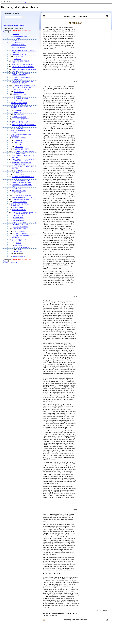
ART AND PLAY (19, 92)
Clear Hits (5, 32)
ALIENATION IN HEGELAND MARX (22, 64)
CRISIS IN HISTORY (19, 231)
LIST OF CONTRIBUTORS (18, 45)
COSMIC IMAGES (18, 218)
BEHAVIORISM (18, 128)
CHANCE (19, 172)
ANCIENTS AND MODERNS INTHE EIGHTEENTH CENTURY (22, 82)
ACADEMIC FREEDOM (19, 54)
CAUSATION (19, 147)
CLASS (19, 193)
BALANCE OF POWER (19, 117)
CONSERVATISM (18, 207)
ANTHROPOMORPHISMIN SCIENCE (24, 85)
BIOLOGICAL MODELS (19, 138)
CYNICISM (18, 245)
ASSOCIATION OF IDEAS (20, 98)
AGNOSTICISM (18, 56)
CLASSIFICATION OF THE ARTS (22, 197)
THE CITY (18, 188)
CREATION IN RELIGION (20, 227)
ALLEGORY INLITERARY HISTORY (23, 67)
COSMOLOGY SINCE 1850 (20, 224)
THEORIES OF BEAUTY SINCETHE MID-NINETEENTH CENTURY (24, 125)
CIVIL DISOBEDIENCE (19, 191)
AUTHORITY (18, 110)
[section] (18, 38)
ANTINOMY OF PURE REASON (21, 87)
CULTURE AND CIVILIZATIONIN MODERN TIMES (21, 240)
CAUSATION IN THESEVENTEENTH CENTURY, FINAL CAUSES (23, 160)
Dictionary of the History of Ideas (13, 25)
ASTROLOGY (18, 100)
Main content (15, 2)
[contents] (18, 43)
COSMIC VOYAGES (18, 220)
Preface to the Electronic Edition (19, 36)
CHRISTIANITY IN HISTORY (21, 180)
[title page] (16, 34)
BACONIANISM (19, 114)
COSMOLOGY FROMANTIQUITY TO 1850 (23, 222)
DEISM (19, 249)
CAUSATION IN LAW (19, 153)
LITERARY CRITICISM (20, 233)
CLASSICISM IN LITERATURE (22, 195)
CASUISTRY (19, 142)
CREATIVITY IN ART (19, 229)
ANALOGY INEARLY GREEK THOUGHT (24, 71)
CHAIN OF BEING (19, 170)
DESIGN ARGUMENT (19, 256)
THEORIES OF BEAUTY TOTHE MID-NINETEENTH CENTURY (23, 122)
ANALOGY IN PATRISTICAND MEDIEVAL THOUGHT (21, 74)
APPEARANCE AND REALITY (21, 89)
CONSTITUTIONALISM (19, 210)
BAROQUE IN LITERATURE (21, 119)
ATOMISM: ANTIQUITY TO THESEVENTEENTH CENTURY (20, 103)
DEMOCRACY (18, 252)
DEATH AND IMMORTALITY (21, 247)
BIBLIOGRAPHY (18, 96)
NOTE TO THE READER (18, 47)
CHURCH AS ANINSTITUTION (21, 183)
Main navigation (24, 2)
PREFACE (16, 40)
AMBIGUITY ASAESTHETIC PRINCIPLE (24, 69)
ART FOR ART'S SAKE (19, 94)
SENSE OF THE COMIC (20, 202)
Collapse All (7, 262)
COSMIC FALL (18, 216)
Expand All (14, 262)
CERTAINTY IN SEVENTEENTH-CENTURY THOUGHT (21, 163)
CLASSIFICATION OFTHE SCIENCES (24, 199)
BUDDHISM (18, 140)
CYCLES (18, 243)
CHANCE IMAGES (19, 174)
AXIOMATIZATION (19, 112)
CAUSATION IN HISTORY (21, 149)
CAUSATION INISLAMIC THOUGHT (23, 151)
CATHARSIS (18, 144)
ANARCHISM (18, 79)
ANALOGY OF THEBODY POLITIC (21, 77)
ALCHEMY (17, 59)
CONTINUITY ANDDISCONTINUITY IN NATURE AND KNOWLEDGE (24, 212)
